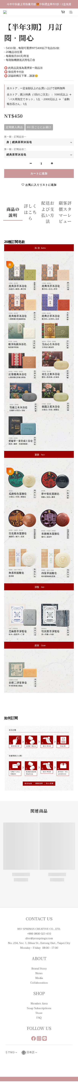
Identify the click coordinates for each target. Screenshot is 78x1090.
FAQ (39, 1018)
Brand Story (39, 968)
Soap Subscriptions (39, 1008)
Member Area (39, 1003)
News (39, 973)
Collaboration (39, 983)
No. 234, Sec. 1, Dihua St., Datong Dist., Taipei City (39, 943)
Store (39, 1013)
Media (39, 978)
